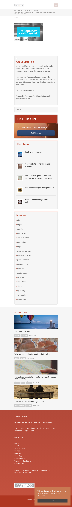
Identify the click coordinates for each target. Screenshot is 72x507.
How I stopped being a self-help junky (38, 200)
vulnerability (21, 295)
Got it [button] (52, 500)
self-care (20, 277)
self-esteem (21, 282)
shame (19, 286)
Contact (17, 451)
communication (23, 238)
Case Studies (19, 456)
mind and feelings (24, 251)
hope (19, 247)
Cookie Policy (19, 463)
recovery (20, 269)
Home (16, 443)
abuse (19, 220)
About (16, 446)
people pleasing (23, 260)
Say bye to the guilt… (33, 152)
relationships (22, 273)
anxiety (20, 229)
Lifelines (17, 453)
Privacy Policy (19, 458)
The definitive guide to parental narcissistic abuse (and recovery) (38, 177)
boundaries (21, 233)
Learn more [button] (41, 495)
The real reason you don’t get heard (39, 188)
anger (19, 225)
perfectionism (22, 264)
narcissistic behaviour (25, 255)
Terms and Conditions (22, 461)
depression (21, 242)
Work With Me (19, 448)
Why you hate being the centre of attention (38, 165)
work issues (21, 299)
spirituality (21, 291)
